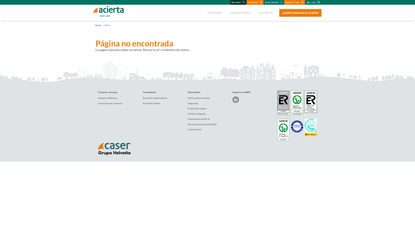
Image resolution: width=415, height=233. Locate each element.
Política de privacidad (199, 98)
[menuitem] (215, 13)
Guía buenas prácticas (199, 119)
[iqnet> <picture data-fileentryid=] (297, 126)
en (313, 2)
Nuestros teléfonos (107, 98)
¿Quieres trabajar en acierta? (300, 12)
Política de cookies (197, 108)
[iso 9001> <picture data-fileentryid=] (283, 103)
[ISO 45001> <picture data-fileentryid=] (311, 102)
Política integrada (197, 113)
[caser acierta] (109, 13)
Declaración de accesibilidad (202, 124)
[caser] (118, 149)
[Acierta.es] (98, 25)
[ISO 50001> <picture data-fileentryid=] (283, 130)
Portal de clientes (151, 103)
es (308, 2)
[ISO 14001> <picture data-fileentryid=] (297, 103)
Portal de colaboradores (155, 98)
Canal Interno (195, 129)
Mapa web (193, 103)
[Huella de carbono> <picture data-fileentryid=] (311, 127)
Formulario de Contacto (110, 103)
